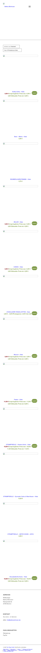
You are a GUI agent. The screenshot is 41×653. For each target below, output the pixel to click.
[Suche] (25, 6)
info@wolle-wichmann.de (13, 620)
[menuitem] (25, 6)
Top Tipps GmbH (11, 647)
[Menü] (30, 6)
